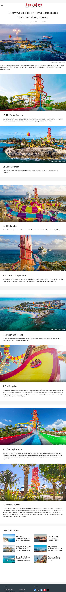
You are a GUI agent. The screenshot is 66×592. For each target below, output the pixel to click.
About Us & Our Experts (10, 591)
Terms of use (22, 589)
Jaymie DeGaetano (25, 22)
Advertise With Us (9, 589)
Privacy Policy (22, 591)
